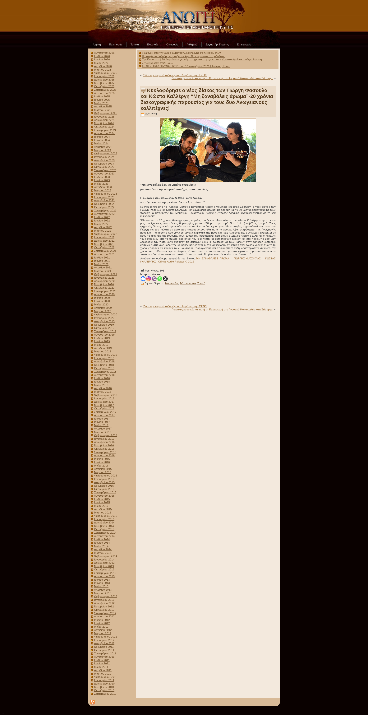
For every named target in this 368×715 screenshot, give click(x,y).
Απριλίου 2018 (103, 388)
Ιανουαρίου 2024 (104, 156)
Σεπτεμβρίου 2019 (105, 331)
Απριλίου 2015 (103, 509)
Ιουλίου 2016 (102, 458)
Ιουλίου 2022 (102, 217)
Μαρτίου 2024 (102, 150)
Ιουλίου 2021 (102, 257)
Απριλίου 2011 (103, 670)
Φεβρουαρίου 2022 (105, 233)
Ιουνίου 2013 (102, 582)
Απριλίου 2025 (103, 106)
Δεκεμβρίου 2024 (104, 119)
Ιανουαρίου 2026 (104, 76)
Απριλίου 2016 (103, 468)
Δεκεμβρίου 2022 (104, 200)
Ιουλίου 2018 (102, 378)
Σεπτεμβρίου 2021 (105, 250)
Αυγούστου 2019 (104, 334)
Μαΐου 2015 (101, 505)
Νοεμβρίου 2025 (104, 83)
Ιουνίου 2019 (102, 341)
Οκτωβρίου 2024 (104, 126)
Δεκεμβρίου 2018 (104, 361)
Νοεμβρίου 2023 (104, 163)
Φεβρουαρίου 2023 (105, 193)
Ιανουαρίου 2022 (104, 237)
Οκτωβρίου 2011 (104, 650)
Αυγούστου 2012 (104, 616)
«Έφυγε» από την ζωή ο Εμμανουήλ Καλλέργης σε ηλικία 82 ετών (181, 52)
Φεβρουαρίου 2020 (105, 314)
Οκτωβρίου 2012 (104, 609)
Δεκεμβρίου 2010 (104, 683)
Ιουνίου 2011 (102, 663)
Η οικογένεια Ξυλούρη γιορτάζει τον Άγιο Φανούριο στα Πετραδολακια (183, 56)
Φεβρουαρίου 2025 (105, 113)
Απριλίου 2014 (103, 549)
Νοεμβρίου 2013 (104, 566)
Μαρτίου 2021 (102, 270)
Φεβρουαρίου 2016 (105, 475)
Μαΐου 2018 (101, 385)
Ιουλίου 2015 (102, 499)
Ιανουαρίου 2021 (104, 277)
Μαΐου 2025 (101, 103)
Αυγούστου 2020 (104, 294)
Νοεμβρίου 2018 (104, 364)
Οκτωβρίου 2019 (104, 327)
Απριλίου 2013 (103, 589)
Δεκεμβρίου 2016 (104, 441)
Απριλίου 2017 (103, 428)
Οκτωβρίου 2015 (104, 488)
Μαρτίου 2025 (102, 109)
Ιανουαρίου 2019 (104, 358)
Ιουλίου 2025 (102, 96)
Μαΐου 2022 (101, 223)
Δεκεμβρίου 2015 (104, 482)
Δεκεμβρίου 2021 (104, 240)
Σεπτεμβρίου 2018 (105, 371)
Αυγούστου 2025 (104, 93)
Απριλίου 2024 (103, 146)
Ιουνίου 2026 (102, 59)
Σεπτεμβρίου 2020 (105, 291)
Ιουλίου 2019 (102, 338)
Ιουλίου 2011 (102, 660)
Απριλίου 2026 (103, 66)
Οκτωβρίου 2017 (104, 408)
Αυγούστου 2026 (104, 52)
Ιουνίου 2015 (102, 502)
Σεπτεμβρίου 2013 (105, 572)
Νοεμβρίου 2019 (104, 324)
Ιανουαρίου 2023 (104, 197)
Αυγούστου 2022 (104, 213)
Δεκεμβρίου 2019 (104, 321)
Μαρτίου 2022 (102, 230)
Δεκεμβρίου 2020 (104, 280)
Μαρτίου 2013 (102, 593)
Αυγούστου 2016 (104, 455)
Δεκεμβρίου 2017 (104, 401)
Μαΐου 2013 (101, 586)
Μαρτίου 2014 (102, 552)
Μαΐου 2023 (101, 183)
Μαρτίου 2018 (102, 391)
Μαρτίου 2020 (102, 311)
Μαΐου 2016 (101, 465)
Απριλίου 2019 (103, 348)
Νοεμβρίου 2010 (104, 687)
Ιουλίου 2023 (102, 177)
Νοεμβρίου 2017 (104, 405)
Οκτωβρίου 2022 (104, 207)
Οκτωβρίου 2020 (104, 287)
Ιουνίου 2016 (102, 462)
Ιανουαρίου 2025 (104, 116)
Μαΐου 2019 (101, 344)
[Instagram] (148, 278)
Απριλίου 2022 (103, 227)
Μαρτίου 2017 (102, 432)
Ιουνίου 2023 (102, 180)
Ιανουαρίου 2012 (104, 640)
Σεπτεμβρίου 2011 (105, 653)
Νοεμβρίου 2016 (104, 445)
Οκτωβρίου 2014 (104, 529)
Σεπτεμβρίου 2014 (105, 532)
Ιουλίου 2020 (102, 297)
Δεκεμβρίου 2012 (104, 603)
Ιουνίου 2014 (102, 542)
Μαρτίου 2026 (102, 69)
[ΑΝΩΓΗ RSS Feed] (92, 702)
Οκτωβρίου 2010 (104, 690)
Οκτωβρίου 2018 (104, 368)
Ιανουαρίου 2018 (104, 398)
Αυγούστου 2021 (104, 254)
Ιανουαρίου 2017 (104, 438)
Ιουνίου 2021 (102, 260)
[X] (165, 278)
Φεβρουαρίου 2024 (105, 153)
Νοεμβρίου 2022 (104, 203)
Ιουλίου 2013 (102, 579)
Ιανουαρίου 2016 (104, 479)
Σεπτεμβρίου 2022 (105, 210)
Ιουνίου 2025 (102, 99)
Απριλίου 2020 (103, 307)
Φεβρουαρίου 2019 (105, 354)
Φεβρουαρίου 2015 (105, 515)
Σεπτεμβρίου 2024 (105, 130)
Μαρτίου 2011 (102, 673)
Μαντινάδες (171, 283)
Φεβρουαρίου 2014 (105, 556)
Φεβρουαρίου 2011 (105, 676)
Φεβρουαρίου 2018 (105, 395)
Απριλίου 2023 (103, 186)
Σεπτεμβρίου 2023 (105, 170)
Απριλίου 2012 (103, 629)
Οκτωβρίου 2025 (104, 86)
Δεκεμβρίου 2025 (104, 79)
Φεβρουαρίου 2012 (105, 636)
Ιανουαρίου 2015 (104, 519)
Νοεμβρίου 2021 (104, 244)
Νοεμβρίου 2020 (104, 284)
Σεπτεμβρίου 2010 (105, 693)
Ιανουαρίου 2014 (104, 559)
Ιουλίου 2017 (102, 418)
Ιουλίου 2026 (102, 56)
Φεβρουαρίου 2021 (105, 274)
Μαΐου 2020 (101, 304)
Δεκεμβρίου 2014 (104, 522)
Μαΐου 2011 (101, 666)
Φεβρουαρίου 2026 (105, 72)
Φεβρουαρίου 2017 (105, 435)
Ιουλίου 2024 (102, 136)
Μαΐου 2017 (101, 425)
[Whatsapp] (159, 278)
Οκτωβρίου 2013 (104, 569)
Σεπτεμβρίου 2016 (105, 452)
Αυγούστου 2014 (104, 535)
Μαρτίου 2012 (102, 633)
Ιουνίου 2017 (102, 421)
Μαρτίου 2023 (102, 190)
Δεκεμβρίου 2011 (104, 643)
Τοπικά (201, 283)
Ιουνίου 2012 (102, 623)
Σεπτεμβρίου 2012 (105, 613)
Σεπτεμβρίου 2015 (105, 492)
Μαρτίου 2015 (102, 512)
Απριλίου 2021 (103, 267)
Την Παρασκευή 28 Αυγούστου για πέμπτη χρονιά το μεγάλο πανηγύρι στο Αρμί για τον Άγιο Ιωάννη (202, 59)
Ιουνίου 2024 (102, 140)
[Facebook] (143, 278)
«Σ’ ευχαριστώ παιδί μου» (157, 62)
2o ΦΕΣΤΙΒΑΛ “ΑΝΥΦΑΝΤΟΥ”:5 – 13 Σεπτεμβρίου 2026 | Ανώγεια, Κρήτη (186, 66)
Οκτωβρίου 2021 (104, 247)
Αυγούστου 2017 (104, 415)
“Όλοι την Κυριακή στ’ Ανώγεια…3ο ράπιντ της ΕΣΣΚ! (175, 75)
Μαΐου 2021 (101, 264)
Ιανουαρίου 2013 (104, 599)
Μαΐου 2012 (101, 626)
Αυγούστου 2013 (104, 576)
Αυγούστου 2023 (104, 173)
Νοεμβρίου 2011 (104, 646)
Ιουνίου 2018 (102, 381)
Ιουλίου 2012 (102, 619)
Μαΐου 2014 (101, 546)
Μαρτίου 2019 (102, 351)
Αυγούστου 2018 (104, 374)
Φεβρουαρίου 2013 (105, 596)
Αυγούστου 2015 (104, 495)
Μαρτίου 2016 (102, 472)
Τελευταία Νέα (188, 283)
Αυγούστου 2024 (104, 133)
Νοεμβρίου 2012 (104, 606)
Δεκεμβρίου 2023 (104, 160)
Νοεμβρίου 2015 (104, 485)
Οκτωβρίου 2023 (104, 166)
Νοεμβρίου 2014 (104, 525)
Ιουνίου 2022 (102, 220)
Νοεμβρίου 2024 (104, 123)
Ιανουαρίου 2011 (104, 680)
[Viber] (154, 278)
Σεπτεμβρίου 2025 (105, 89)
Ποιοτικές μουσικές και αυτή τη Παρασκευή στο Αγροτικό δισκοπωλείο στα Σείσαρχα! (222, 78)
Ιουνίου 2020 (102, 301)
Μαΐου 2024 (101, 143)
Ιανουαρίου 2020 (104, 317)
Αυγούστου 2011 (104, 656)
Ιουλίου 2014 (102, 539)
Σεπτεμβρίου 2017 (105, 411)
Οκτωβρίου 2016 (104, 448)
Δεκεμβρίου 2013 (104, 562)
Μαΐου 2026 (101, 62)
